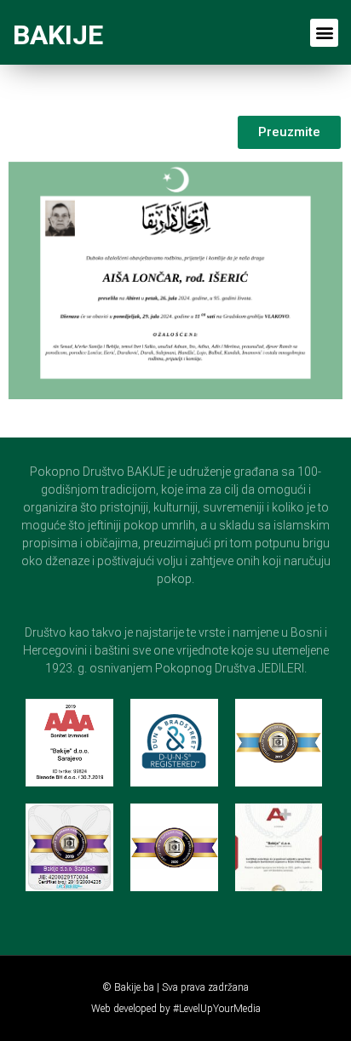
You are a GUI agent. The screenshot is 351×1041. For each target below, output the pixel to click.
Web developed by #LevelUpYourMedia (176, 1009)
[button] (324, 33)
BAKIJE (58, 35)
